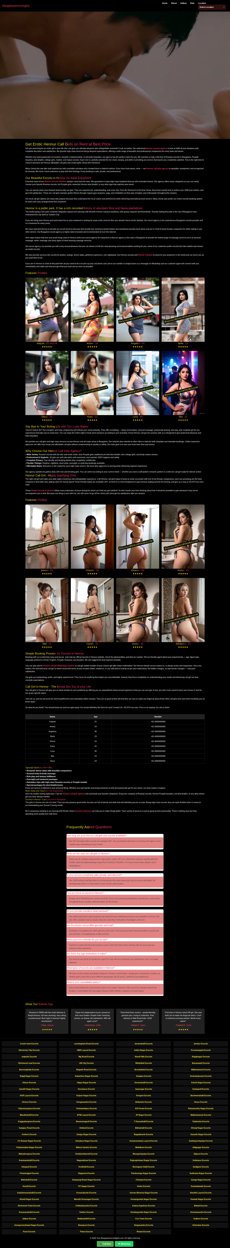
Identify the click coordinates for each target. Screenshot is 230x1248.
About (174, 3)
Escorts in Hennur (83, 811)
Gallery (183, 3)
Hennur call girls (145, 255)
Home (164, 3)
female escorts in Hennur (42, 490)
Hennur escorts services (55, 181)
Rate (192, 3)
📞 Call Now (105, 1244)
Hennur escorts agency (156, 148)
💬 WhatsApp (124, 1244)
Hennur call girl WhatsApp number (58, 666)
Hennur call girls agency (157, 169)
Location (202, 3)
